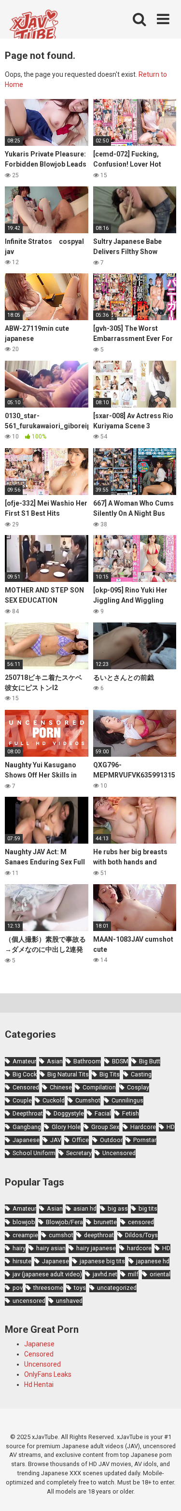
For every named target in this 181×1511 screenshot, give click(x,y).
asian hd (85, 1208)
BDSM (120, 1061)
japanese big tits (102, 1261)
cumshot (61, 1235)
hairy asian (51, 1248)
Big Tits (109, 1074)
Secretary (79, 1153)
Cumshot (87, 1100)
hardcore (139, 1248)
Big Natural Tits (68, 1074)
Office (80, 1140)
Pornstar (144, 1140)
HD (171, 1126)
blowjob (24, 1222)
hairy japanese (96, 1248)
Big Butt (149, 1061)
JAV (55, 1140)
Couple (22, 1100)
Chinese (61, 1087)
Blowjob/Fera (64, 1222)
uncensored (29, 1300)
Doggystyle (69, 1113)
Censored (26, 1087)
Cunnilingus (127, 1100)
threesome (48, 1287)
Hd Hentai (39, 1384)
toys (80, 1287)
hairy (19, 1248)
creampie (25, 1235)
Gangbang (27, 1126)
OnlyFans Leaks (47, 1374)
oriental (160, 1274)
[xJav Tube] (34, 30)
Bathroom (87, 1061)
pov (18, 1287)
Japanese (26, 1140)
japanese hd (152, 1261)
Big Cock (25, 1074)
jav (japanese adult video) (47, 1274)
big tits (148, 1208)
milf (133, 1274)
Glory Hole (66, 1126)
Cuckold (53, 1100)
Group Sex (105, 1126)
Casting (141, 1074)
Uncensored (119, 1153)
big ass (118, 1208)
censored (141, 1222)
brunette (105, 1222)
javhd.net (105, 1274)
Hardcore (143, 1126)
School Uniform (34, 1153)
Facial (103, 1113)
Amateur (24, 1061)
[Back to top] (163, 1491)
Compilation (99, 1087)
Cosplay (138, 1087)
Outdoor (111, 1140)
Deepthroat (28, 1113)
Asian (55, 1061)
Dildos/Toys (141, 1235)
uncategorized (117, 1287)
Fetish (130, 1113)
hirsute (22, 1261)
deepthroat (99, 1235)
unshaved (69, 1300)
